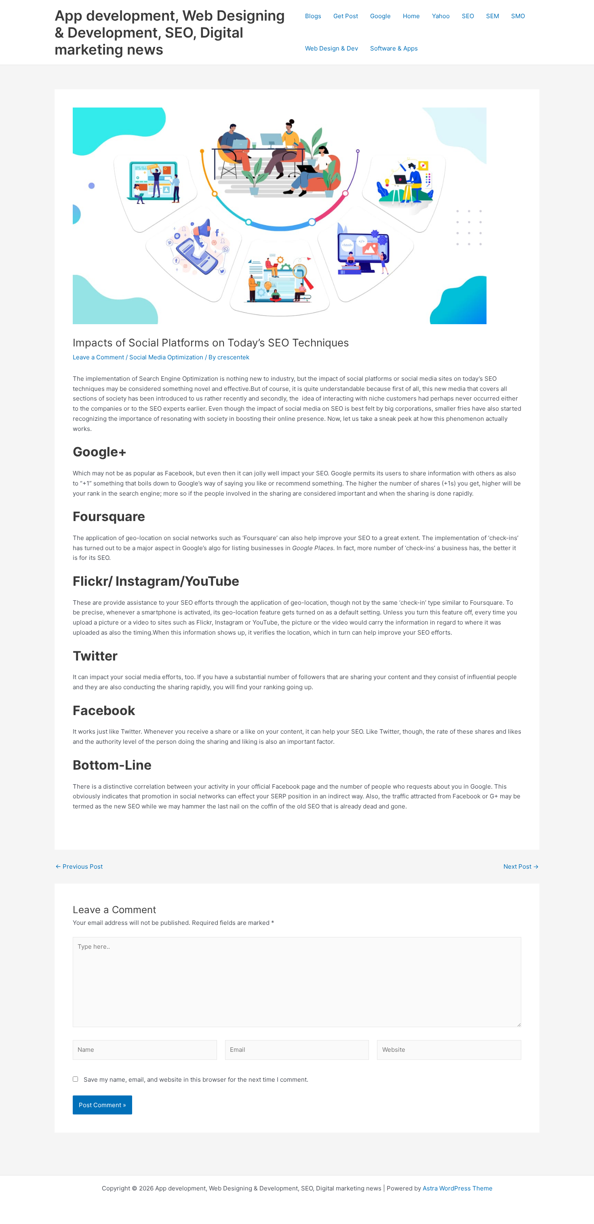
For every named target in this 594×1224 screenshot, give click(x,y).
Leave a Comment (98, 357)
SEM (492, 16)
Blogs (313, 16)
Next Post (521, 866)
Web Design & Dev (331, 48)
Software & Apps (394, 48)
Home (411, 16)
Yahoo (441, 16)
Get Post (345, 16)
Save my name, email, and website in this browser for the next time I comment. (196, 1079)
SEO (468, 16)
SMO (518, 16)
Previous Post (79, 866)
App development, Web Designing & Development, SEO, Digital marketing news (170, 32)
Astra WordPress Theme (458, 1188)
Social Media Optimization (166, 357)
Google (380, 16)
